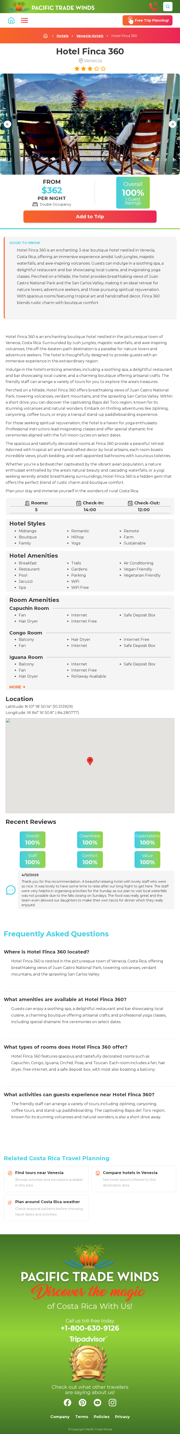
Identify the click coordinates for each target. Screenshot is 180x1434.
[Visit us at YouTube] (97, 1402)
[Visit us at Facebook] (67, 1402)
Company (60, 1417)
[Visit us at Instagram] (112, 1402)
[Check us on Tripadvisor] (90, 1365)
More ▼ (17, 687)
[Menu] (24, 20)
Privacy (122, 1417)
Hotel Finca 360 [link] (124, 36)
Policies (101, 1417)
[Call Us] (153, 6)
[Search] (167, 6)
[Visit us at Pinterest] (82, 1402)
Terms (81, 1417)
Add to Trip (90, 216)
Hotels (62, 36)
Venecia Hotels (89, 36)
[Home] (51, 6)
